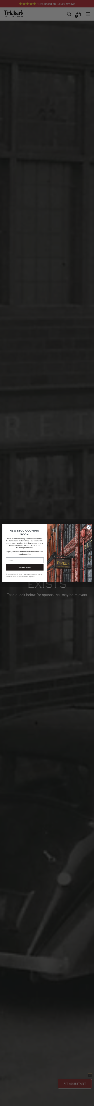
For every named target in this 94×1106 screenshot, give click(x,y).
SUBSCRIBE (25, 567)
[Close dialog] (89, 527)
